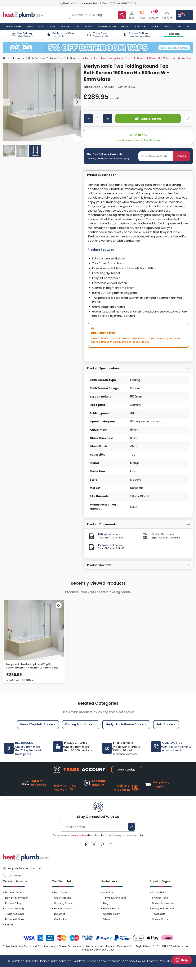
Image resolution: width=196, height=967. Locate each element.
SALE (188, 26)
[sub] (88, 118)
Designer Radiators (163, 908)
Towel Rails (158, 913)
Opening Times (63, 903)
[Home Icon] (4, 58)
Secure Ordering (14, 908)
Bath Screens (36, 58)
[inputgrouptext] (122, 15)
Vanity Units (159, 892)
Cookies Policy (111, 913)
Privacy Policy (111, 908)
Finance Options (14, 919)
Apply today (126, 769)
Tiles (179, 26)
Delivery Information (16, 897)
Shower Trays (160, 897)
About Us (108, 892)
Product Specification (103, 368)
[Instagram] (110, 844)
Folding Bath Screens (80, 724)
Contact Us (60, 919)
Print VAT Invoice (63, 908)
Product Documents (102, 524)
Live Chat (59, 913)
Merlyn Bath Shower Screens (126, 724)
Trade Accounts (14, 913)
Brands (168, 26)
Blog (106, 903)
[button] (167, 15)
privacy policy (78, 835)
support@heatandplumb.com (25, 868)
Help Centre (60, 892)
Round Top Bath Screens (65, 58)
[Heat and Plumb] (23, 15)
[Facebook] (85, 844)
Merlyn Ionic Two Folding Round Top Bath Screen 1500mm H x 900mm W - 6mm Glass (32, 666)
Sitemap (108, 919)
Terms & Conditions (114, 897)
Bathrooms (17, 58)
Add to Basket (150, 119)
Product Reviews (99, 565)
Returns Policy (13, 903)
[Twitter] (94, 844)
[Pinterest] (102, 844)
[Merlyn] (186, 65)
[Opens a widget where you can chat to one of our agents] (181, 960)
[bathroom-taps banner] (98, 47)
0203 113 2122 (128, 3)
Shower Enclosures (163, 903)
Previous (6, 102)
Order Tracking (62, 897)
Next (77, 102)
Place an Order (13, 892)
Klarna (9, 924)
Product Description (101, 175)
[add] (107, 118)
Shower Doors (160, 919)
